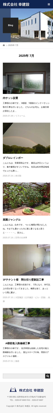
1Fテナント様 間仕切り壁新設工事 (23, 279)
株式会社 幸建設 (16, 4)
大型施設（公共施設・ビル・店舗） (31, 297)
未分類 (18, 176)
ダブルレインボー (13, 157)
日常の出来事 (21, 237)
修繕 (17, 361)
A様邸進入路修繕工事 (16, 343)
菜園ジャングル (12, 219)
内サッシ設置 (10, 98)
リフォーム (20, 116)
